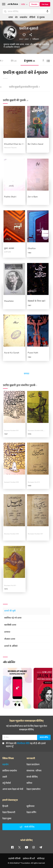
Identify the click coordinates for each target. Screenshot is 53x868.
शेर (13, 61)
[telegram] (40, 847)
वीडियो (32, 17)
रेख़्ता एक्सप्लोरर (33, 789)
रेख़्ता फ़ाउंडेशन (32, 764)
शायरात (7, 632)
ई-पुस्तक (29, 61)
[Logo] (13, 4)
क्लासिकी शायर (10, 625)
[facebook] (12, 847)
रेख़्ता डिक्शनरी (8, 812)
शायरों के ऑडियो (11, 646)
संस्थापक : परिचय (33, 770)
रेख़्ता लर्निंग (31, 812)
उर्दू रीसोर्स (6, 783)
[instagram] (33, 847)
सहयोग (5, 764)
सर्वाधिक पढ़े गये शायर (12, 618)
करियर (29, 783)
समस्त (26, 374)
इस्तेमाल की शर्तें (29, 858)
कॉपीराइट (41, 858)
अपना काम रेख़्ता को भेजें (12, 789)
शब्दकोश (23, 17)
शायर (10, 17)
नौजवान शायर (9, 639)
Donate (34, 4)
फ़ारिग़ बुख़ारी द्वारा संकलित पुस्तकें (24, 87)
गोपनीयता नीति (23, 743)
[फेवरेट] (24, 34)
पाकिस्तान (35, 39)
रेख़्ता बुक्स (6, 818)
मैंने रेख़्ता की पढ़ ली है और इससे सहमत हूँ (26, 745)
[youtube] (26, 847)
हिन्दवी (5, 806)
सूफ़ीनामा (30, 806)
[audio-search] (47, 11)
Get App (45, 4)
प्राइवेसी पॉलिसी (14, 858)
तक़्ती (4, 777)
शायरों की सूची (10, 611)
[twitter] (19, 847)
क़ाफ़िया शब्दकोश (9, 770)
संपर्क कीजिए (32, 777)
